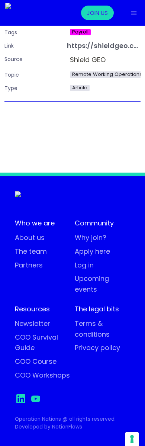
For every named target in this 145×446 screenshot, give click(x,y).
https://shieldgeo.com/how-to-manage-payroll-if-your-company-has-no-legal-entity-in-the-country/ (104, 46)
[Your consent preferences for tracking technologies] (132, 439)
